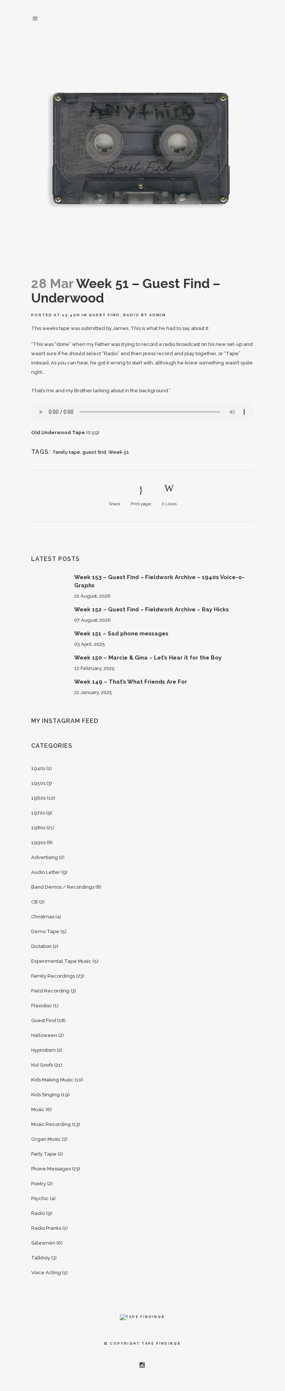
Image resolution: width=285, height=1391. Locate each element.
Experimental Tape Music (61, 961)
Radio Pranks (46, 1228)
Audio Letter (45, 872)
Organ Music (46, 1139)
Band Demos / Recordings (62, 887)
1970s (38, 813)
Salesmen (43, 1243)
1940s (38, 768)
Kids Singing (45, 1094)
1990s (38, 842)
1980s (38, 827)
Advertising (44, 857)
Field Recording (50, 991)
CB (34, 902)
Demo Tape (45, 931)
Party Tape (43, 1154)
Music (38, 1109)
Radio (131, 315)
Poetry (38, 1183)
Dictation (41, 946)
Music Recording (51, 1124)
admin (157, 315)
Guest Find (104, 315)
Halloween (44, 1035)
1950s (38, 783)
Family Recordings (53, 976)
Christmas (42, 916)
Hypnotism (43, 1050)
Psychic (40, 1198)
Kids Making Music (52, 1080)
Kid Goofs (42, 1065)
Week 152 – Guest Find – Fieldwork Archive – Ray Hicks (151, 609)
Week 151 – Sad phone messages (121, 633)
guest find (94, 452)
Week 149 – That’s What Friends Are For (130, 681)
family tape (66, 452)
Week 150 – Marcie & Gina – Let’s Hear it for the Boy (148, 657)
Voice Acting (46, 1272)
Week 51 (118, 452)
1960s (38, 798)
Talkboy (40, 1258)
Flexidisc (41, 1005)
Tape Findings (161, 1343)
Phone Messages (51, 1169)
